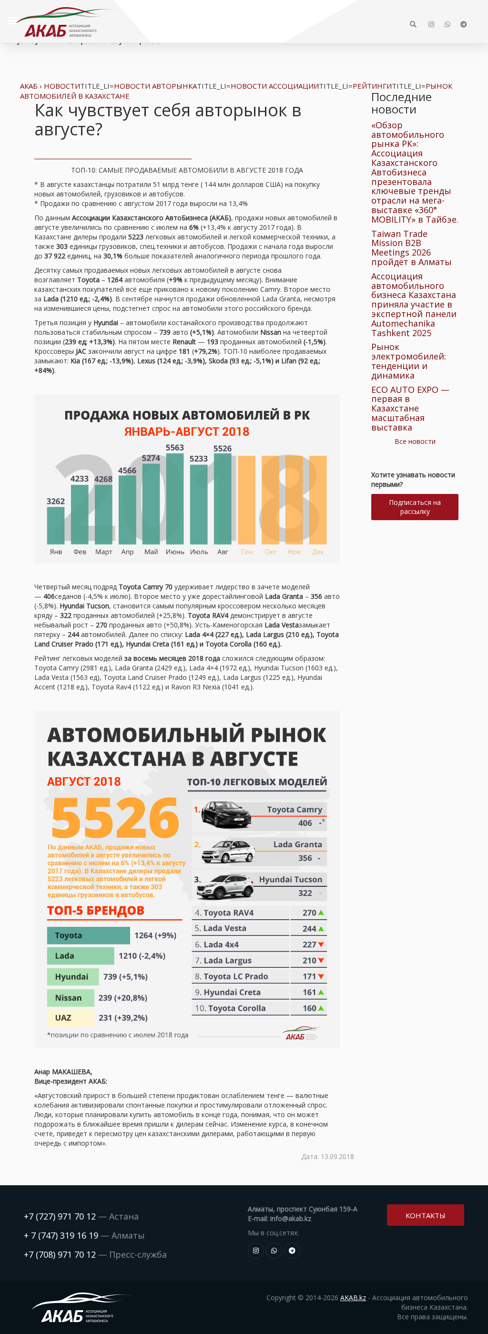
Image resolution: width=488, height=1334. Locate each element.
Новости (62, 86)
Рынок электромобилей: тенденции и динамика (408, 360)
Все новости (415, 441)
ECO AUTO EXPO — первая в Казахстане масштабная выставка (410, 408)
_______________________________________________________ (113, 155)
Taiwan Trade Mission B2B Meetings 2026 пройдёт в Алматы (411, 247)
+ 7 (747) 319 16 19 (61, 1235)
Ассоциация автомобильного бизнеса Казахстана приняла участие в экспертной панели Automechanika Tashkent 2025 (414, 304)
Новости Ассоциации (275, 86)
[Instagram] (256, 1250)
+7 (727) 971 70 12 (60, 1216)
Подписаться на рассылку (415, 507)
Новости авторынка (155, 86)
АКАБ (29, 86)
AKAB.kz (353, 1297)
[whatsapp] (274, 1250)
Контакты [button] (426, 1215)
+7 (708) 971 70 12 (60, 1254)
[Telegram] (292, 1250)
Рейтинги (372, 86)
